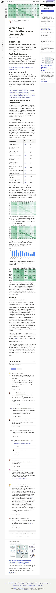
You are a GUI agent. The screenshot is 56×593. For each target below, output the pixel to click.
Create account (50, 1)
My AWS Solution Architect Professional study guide (20, 562)
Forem (15, 588)
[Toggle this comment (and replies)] (10, 375)
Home (6, 583)
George (13, 460)
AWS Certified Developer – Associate (19, 92)
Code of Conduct (19, 536)
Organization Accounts (46, 583)
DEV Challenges (11, 583)
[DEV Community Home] (2, 1)
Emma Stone (14, 518)
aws (10, 37)
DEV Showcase (16, 585)
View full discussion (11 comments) (22, 531)
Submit (13, 368)
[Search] (6, 2)
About (21, 585)
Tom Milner (14, 20)
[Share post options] (3, 57)
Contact (24, 585)
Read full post (12, 573)
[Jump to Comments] (2, 45)
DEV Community (11, 582)
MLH (42, 585)
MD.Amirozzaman (15, 420)
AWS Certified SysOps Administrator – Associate (22, 94)
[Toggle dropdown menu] (35, 373)
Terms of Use (34, 586)
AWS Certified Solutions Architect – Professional (22, 95)
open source (21, 588)
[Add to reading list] (2, 50)
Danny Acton (14, 484)
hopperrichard (15, 470)
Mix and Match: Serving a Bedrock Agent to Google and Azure (47, 49)
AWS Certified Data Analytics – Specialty (20, 97)
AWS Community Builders (23, 20)
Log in (44, 1)
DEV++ (16, 583)
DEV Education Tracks (26, 583)
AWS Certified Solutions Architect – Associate (22, 90)
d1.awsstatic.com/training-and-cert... (22, 443)
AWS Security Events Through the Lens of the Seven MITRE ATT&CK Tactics (47, 34)
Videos (19, 583)
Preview (19, 368)
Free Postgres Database (31, 585)
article (15, 338)
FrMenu (28, 522)
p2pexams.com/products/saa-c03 (20, 478)
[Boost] (2, 53)
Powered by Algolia (36, 1)
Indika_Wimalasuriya (20, 393)
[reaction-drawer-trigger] (2, 41)
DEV (32, 588)
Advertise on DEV (38, 583)
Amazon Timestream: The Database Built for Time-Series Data (47, 41)
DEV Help (32, 583)
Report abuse (26, 536)
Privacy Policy (28, 586)
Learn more (47, 23)
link (25, 144)
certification (15, 37)
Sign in (31, 533)
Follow (47, 11)
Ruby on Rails (25, 589)
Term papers (30, 497)
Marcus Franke (15, 373)
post (30, 523)
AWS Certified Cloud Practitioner (18, 89)
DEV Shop (38, 585)
